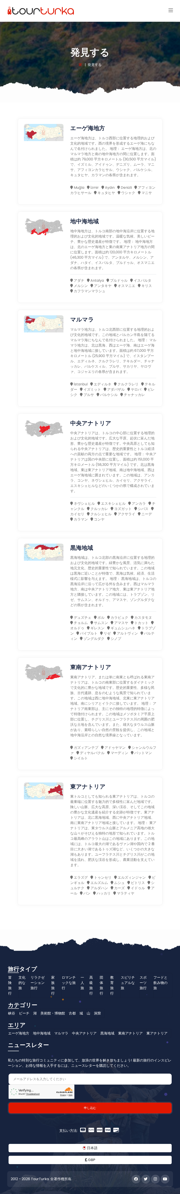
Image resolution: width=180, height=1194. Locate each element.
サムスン (100, 622)
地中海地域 (84, 221)
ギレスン (97, 628)
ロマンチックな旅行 (69, 983)
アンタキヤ (102, 285)
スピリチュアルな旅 (128, 983)
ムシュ (119, 882)
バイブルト (88, 633)
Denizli (126, 187)
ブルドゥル (118, 280)
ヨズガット (122, 508)
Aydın (109, 187)
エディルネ (102, 384)
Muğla (78, 187)
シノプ (115, 638)
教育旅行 (112, 985)
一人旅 (82, 983)
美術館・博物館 (52, 1013)
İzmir (94, 187)
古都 (72, 1013)
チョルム (80, 622)
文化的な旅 (21, 983)
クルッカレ (99, 508)
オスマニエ (126, 285)
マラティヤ (125, 893)
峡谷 (11, 1013)
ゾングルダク (93, 638)
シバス (142, 508)
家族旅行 (53, 985)
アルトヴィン (127, 633)
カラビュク (119, 617)
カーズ (119, 888)
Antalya (97, 280)
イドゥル (137, 888)
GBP (91, 1159)
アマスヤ (120, 622)
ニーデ (146, 514)
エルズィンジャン (131, 877)
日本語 (91, 1147)
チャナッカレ (134, 394)
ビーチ (24, 1013)
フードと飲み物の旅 (160, 983)
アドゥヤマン (115, 747)
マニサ (146, 192)
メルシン (80, 285)
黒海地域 (81, 547)
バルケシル (108, 394)
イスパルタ (142, 280)
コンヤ (98, 519)
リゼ (107, 633)
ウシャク (127, 192)
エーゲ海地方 (87, 128)
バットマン (142, 752)
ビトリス (137, 882)
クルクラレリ (128, 384)
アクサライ (126, 514)
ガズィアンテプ (85, 747)
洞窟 (97, 1013)
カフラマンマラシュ (89, 291)
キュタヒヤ (106, 192)
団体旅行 (101, 985)
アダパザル (115, 389)
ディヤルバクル (91, 752)
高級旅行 (91, 985)
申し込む (90, 1108)
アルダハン (99, 888)
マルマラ (82, 319)
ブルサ (88, 394)
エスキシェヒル (113, 503)
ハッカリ (103, 893)
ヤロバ (135, 389)
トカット (140, 622)
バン (86, 893)
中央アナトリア (90, 423)
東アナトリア (88, 786)
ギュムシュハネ (122, 628)
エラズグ (80, 877)
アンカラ (138, 503)
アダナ (78, 280)
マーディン (119, 752)
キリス (146, 285)
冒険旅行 (10, 985)
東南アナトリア (90, 667)
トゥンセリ (102, 877)
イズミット (92, 389)
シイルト (80, 758)
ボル (100, 617)
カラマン (80, 519)
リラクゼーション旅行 (38, 983)
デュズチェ (82, 617)
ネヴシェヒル (84, 503)
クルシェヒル (101, 514)
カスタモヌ (142, 617)
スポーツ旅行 (143, 983)
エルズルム (99, 882)
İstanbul (80, 384)
